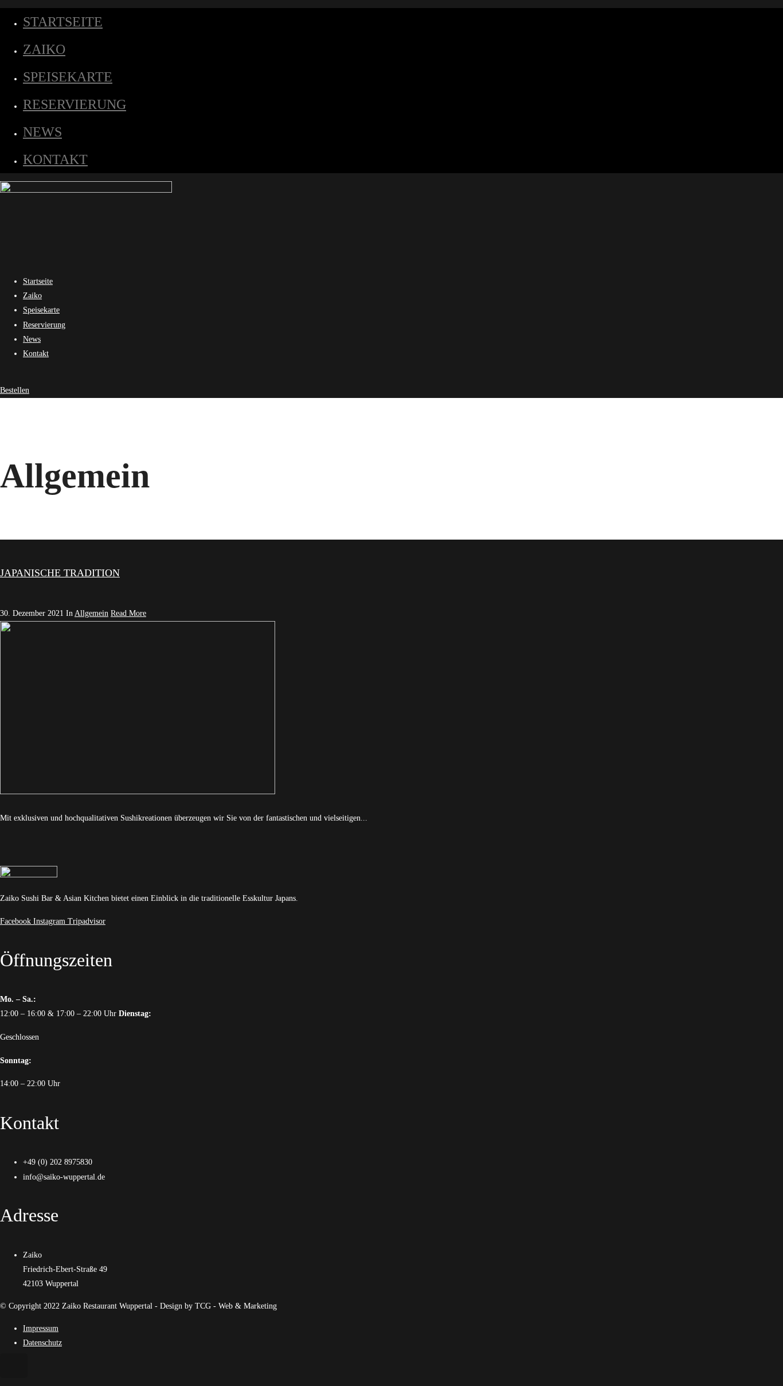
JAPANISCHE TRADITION (60, 573)
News (42, 131)
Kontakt (55, 159)
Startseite (63, 21)
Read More (128, 613)
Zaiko (44, 49)
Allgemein (91, 613)
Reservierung (74, 104)
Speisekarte (67, 76)
